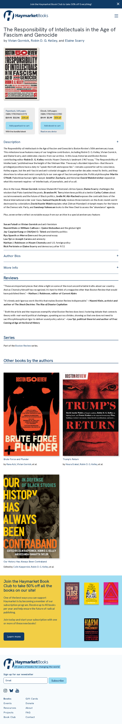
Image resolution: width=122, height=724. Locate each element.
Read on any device (49, 131)
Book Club (10, 717)
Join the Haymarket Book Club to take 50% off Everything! (61, 4)
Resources (10, 707)
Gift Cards (32, 698)
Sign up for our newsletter (18, 674)
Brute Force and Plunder (16, 459)
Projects (9, 712)
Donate (30, 703)
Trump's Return (71, 459)
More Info (11, 267)
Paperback (10, 111)
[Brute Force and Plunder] (31, 409)
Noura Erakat (72, 464)
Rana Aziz (11, 464)
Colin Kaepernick (21, 566)
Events (8, 703)
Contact (30, 717)
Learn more (14, 636)
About (29, 707)
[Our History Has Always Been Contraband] (31, 512)
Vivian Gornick (18, 40)
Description (12, 142)
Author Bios (12, 256)
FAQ (28, 712)
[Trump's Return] (90, 409)
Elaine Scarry (74, 40)
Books (7, 698)
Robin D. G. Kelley (44, 40)
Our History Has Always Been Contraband (25, 561)
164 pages (21, 111)
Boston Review (23, 345)
